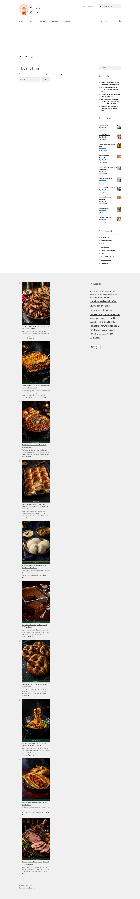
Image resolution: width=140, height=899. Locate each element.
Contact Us (54, 21)
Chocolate (92, 294)
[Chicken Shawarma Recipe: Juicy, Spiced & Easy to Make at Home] (36, 303)
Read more (30, 338)
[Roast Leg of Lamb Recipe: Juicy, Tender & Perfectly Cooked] (36, 839)
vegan (110, 333)
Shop (21, 21)
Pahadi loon (96, 325)
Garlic (95, 297)
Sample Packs (105, 247)
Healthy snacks (103, 306)
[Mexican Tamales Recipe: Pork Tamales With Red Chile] (36, 779)
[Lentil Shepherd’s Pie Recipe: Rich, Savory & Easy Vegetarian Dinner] (36, 362)
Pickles (103, 244)
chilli (110, 291)
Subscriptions (105, 263)
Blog (30, 21)
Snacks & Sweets (106, 260)
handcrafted (97, 301)
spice (106, 330)
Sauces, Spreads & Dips (108, 250)
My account (41, 21)
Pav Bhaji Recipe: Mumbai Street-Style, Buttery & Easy (110, 95)
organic (111, 321)
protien (99, 330)
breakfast (100, 291)
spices (111, 330)
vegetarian (95, 337)
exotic (115, 294)
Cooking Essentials (108, 257)
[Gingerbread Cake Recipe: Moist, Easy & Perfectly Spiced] (36, 602)
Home (23, 57)
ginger (100, 297)
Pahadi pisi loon (110, 325)
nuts (104, 321)
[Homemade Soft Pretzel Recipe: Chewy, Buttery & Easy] (36, 661)
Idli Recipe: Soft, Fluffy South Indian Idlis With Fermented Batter (109, 108)
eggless (111, 294)
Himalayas (107, 310)
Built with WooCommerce (27, 888)
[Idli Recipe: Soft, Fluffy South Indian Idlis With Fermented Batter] (36, 542)
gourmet (106, 297)
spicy (114, 330)
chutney (97, 294)
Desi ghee (103, 294)
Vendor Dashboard (87, 6)
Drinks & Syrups (105, 237)
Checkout (67, 21)
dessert (107, 294)
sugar (97, 334)
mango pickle (110, 318)
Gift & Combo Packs (106, 240)
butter (105, 291)
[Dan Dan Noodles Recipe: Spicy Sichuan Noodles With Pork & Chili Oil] (36, 720)
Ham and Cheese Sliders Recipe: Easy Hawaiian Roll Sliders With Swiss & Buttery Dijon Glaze (110, 101)
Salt (103, 330)
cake (108, 291)
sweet (105, 334)
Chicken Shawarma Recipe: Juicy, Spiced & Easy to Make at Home (110, 83)
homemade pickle (111, 314)
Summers (101, 334)
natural (98, 321)
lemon (97, 318)
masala (92, 322)
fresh (91, 297)
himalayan (95, 310)
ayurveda (93, 291)
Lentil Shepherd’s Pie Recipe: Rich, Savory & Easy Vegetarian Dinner (110, 89)
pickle (93, 329)
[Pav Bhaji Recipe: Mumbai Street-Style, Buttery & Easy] (36, 422)
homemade (96, 314)
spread (93, 333)
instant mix (92, 318)
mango (102, 318)
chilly (114, 291)
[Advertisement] (70, 39)
